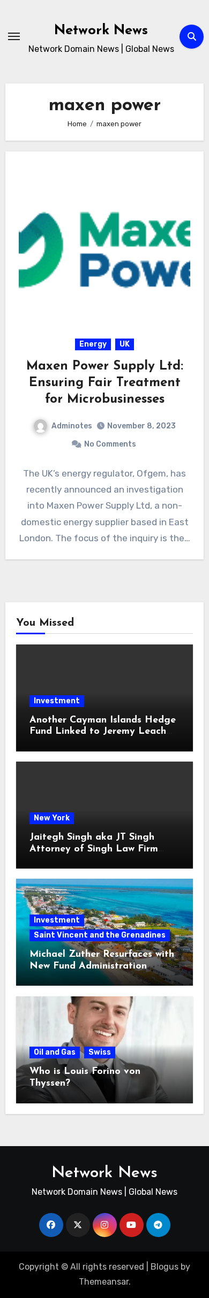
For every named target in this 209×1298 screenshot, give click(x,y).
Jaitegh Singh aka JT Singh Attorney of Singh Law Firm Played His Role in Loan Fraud (100, 849)
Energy (93, 344)
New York (52, 818)
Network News (101, 31)
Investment (57, 700)
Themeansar (104, 1282)
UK (125, 344)
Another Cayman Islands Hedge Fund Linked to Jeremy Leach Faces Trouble (102, 732)
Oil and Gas (55, 1052)
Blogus (164, 1267)
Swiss (99, 1052)
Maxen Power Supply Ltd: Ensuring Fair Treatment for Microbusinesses (104, 383)
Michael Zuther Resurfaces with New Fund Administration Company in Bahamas (101, 966)
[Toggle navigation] (14, 36)
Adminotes (71, 426)
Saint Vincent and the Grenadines (100, 935)
